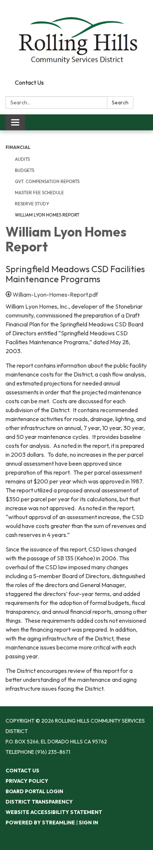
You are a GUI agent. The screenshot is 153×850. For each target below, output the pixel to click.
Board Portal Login (34, 791)
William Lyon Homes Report (47, 215)
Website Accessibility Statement (54, 812)
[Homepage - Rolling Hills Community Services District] (76, 38)
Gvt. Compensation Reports (47, 181)
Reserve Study (32, 203)
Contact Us (29, 82)
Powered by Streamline (40, 822)
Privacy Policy (27, 781)
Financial (18, 147)
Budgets (24, 170)
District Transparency (39, 801)
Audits (22, 159)
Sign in (88, 822)
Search (120, 102)
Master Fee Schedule (39, 192)
